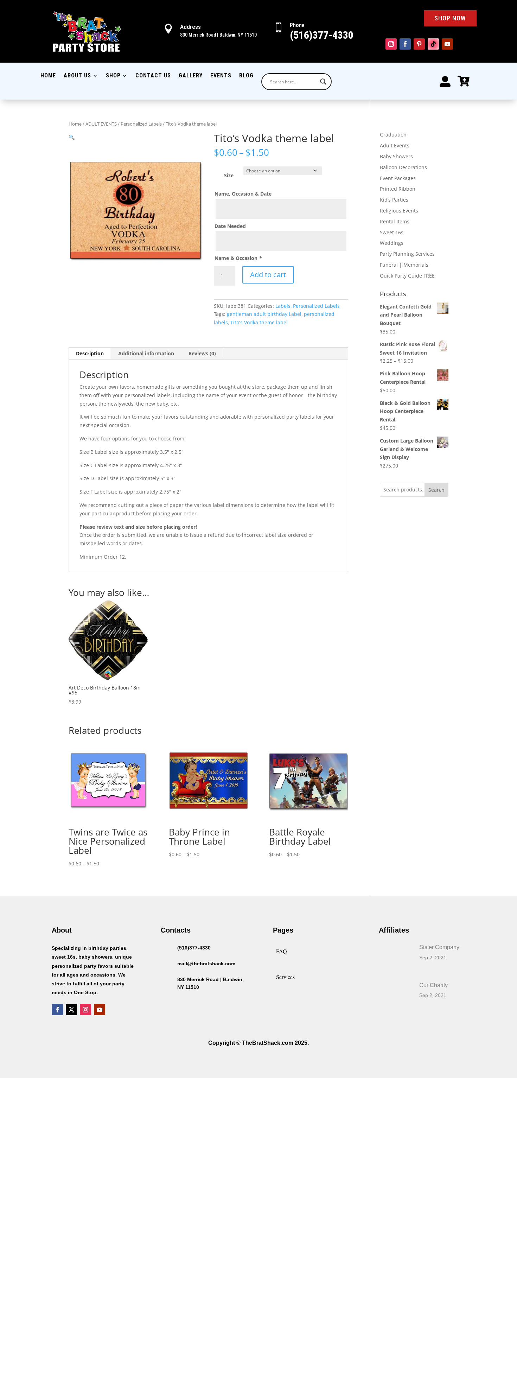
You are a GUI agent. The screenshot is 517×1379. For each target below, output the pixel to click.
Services (285, 976)
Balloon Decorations (403, 167)
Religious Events (399, 210)
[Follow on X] (71, 1009)
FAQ (281, 951)
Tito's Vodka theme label (259, 322)
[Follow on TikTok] (433, 44)
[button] (72, 137)
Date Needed (230, 226)
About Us (77, 76)
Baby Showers (396, 156)
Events (220, 76)
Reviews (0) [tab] (202, 353)
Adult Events (394, 145)
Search (436, 490)
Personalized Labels (141, 124)
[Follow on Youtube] (447, 44)
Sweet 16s (391, 232)
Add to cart (268, 274)
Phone (297, 25)
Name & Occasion (238, 258)
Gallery (191, 76)
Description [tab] (90, 353)
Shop (113, 76)
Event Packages (398, 178)
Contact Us (153, 76)
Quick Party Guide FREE (407, 275)
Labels (283, 306)
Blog (246, 76)
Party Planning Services (407, 253)
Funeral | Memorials (404, 264)
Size (229, 175)
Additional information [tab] (146, 353)
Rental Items (394, 221)
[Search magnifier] (323, 82)
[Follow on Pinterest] (419, 44)
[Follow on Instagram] (391, 44)
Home (48, 76)
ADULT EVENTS (101, 124)
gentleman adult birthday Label (264, 314)
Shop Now (450, 18)
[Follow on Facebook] (405, 44)
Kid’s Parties (394, 199)
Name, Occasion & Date (243, 193)
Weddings (391, 243)
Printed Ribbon (397, 188)
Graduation (393, 134)
